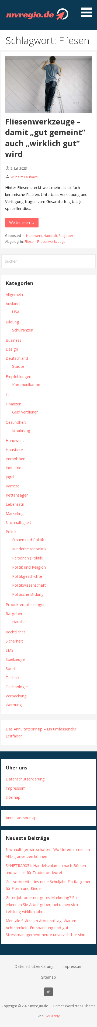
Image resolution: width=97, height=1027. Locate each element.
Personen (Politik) (27, 558)
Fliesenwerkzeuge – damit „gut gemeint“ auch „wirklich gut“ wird (45, 137)
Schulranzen (22, 330)
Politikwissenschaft (29, 585)
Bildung (12, 321)
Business (13, 340)
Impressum (16, 788)
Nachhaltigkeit (18, 522)
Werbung (14, 704)
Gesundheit (16, 422)
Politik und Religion (29, 567)
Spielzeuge (15, 659)
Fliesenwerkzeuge (51, 241)
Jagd (10, 476)
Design (12, 349)
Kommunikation (26, 384)
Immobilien (15, 458)
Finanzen (13, 403)
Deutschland (17, 358)
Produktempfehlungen (26, 604)
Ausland (13, 303)
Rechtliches (16, 631)
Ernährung (21, 430)
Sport (11, 668)
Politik (11, 531)
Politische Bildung (28, 594)
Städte (18, 366)
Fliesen (30, 241)
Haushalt (50, 235)
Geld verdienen (25, 412)
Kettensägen (17, 495)
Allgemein (14, 294)
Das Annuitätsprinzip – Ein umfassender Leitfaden (48, 991)
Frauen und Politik (28, 539)
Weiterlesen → (22, 222)
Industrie (13, 467)
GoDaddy (52, 1016)
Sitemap (13, 797)
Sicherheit (14, 641)
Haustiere (14, 449)
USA (15, 311)
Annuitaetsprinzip (21, 817)
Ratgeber (66, 235)
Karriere (12, 485)
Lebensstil (15, 504)
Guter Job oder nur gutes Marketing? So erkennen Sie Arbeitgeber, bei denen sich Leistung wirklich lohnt (42, 904)
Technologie (17, 686)
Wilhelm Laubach (24, 176)
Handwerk (34, 235)
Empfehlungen (18, 376)
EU (8, 394)
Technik (12, 677)
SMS (9, 650)
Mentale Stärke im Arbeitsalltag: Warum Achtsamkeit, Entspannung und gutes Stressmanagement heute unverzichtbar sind (45, 927)
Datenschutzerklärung (25, 779)
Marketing (15, 513)
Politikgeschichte (27, 576)
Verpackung (16, 695)
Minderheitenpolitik (29, 548)
